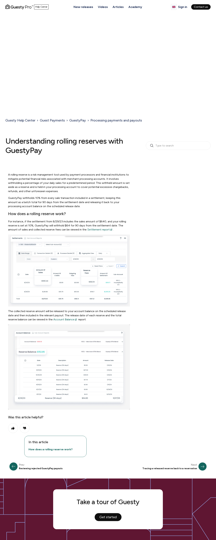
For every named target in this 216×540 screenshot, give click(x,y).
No (25, 428)
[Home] (19, 6)
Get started (108, 517)
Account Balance (63, 319)
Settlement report (98, 229)
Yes (13, 428)
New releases (83, 7)
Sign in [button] (182, 7)
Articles (118, 7)
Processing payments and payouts (116, 120)
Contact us (201, 6)
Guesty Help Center (20, 120)
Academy (135, 7)
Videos (103, 7)
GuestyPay (77, 120)
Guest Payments (52, 120)
